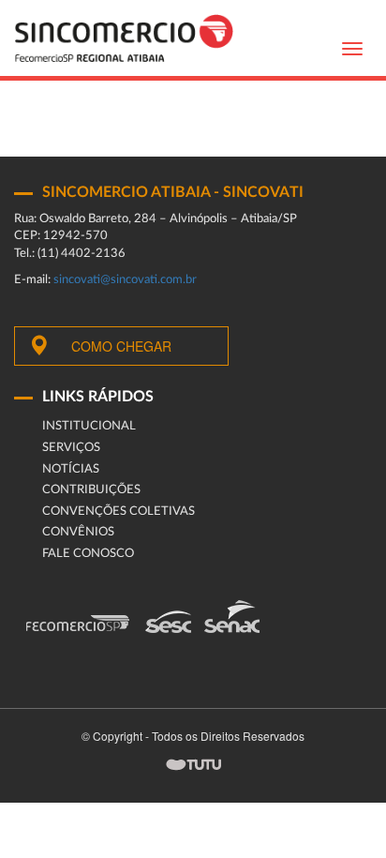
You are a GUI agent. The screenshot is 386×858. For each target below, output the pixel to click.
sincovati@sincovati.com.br (125, 280)
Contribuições (91, 490)
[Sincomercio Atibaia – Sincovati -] (123, 38)
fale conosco (88, 554)
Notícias (70, 469)
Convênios (78, 532)
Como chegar (121, 346)
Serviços (71, 448)
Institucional (89, 426)
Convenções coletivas (118, 511)
